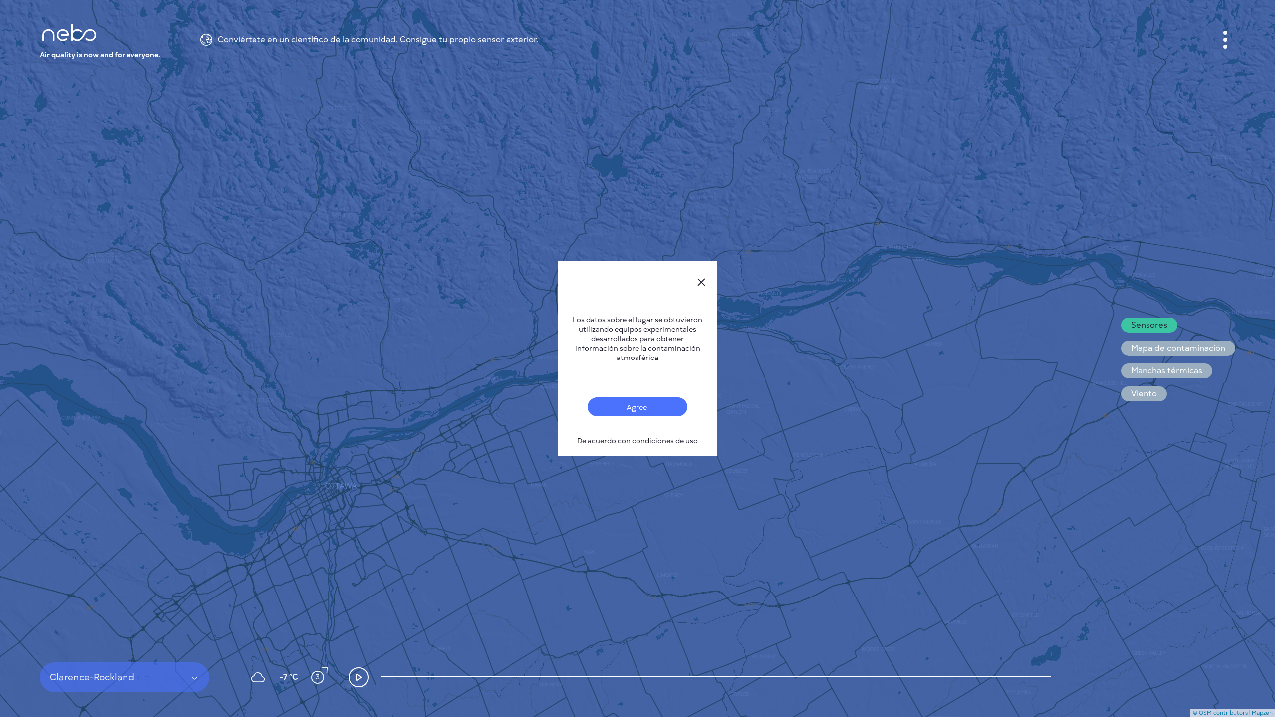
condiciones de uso (665, 441)
